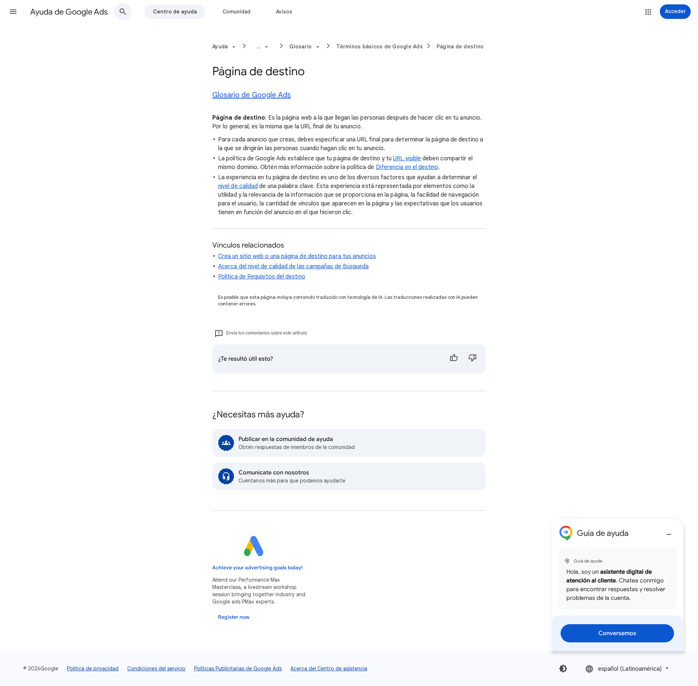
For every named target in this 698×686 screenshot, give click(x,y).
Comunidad (236, 11)
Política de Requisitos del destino (261, 276)
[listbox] (628, 668)
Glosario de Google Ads (251, 95)
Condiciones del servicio (156, 668)
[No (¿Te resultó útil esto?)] (472, 359)
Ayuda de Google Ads (69, 12)
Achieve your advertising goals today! (257, 568)
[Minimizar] (669, 531)
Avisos (284, 11)
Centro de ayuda (175, 11)
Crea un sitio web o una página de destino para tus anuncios (297, 256)
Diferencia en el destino (407, 167)
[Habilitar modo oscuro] (563, 668)
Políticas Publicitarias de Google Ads (238, 668)
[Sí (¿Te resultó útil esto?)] (453, 359)
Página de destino (460, 46)
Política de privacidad (93, 668)
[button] (13, 11)
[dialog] (617, 584)
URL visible (407, 158)
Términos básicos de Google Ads (379, 46)
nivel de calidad (238, 186)
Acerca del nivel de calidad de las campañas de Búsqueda (293, 266)
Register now (233, 617)
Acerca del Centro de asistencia (328, 668)
